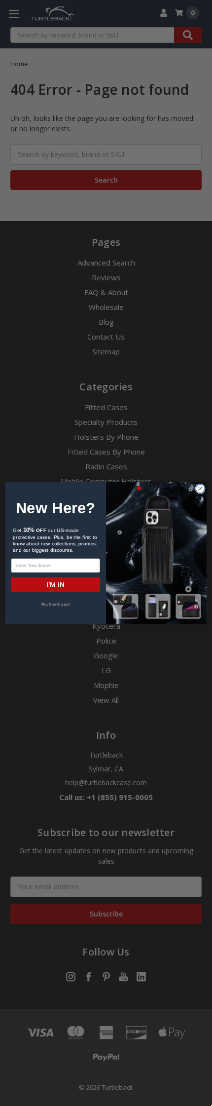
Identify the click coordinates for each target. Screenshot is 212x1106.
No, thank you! (55, 604)
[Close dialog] (200, 488)
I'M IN (55, 584)
